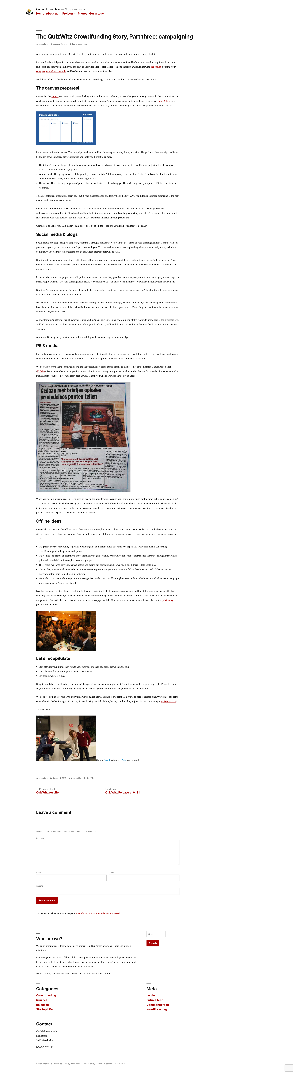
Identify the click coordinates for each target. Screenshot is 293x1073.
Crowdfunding (46, 995)
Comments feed (157, 1004)
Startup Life (76, 778)
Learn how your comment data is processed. (98, 913)
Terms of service (105, 1064)
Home (40, 13)
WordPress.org (156, 1009)
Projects (67, 13)
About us (52, 13)
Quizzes (41, 1000)
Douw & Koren (164, 101)
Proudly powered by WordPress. (67, 1064)
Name (39, 872)
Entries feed (154, 1000)
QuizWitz (90, 778)
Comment (41, 838)
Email (112, 872)
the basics (156, 66)
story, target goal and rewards (51, 71)
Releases (42, 1004)
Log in (150, 995)
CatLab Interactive (48, 9)
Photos (82, 13)
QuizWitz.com (168, 701)
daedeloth (43, 44)
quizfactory (167, 600)
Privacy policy (89, 1064)
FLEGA (41, 371)
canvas (55, 96)
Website (39, 886)
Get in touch (97, 13)
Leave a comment (79, 44)
